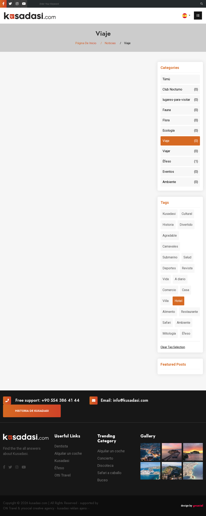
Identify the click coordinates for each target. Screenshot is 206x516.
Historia (168, 225)
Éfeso (180, 161)
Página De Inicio (85, 43)
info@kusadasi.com (130, 400)
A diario (180, 279)
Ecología (180, 130)
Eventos (180, 172)
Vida (166, 279)
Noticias (110, 43)
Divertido (186, 225)
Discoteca (105, 465)
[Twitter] (10, 4)
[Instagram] (17, 4)
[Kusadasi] (30, 15)
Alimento (169, 312)
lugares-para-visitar (180, 100)
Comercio (169, 290)
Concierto (105, 458)
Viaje (180, 141)
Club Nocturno (180, 89)
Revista (187, 268)
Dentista (61, 446)
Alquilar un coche (68, 453)
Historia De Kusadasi (32, 411)
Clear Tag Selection (173, 347)
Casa (185, 290)
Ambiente (180, 182)
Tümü (166, 79)
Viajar (180, 151)
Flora (180, 120)
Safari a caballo (109, 473)
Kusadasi (169, 214)
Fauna (180, 110)
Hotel (178, 301)
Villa (166, 301)
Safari (167, 323)
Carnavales (170, 246)
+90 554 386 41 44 (60, 400)
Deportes (169, 268)
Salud (187, 257)
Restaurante (189, 312)
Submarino (170, 257)
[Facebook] (3, 4)
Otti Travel (63, 475)
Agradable (170, 235)
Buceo (102, 480)
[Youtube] (24, 4)
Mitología (169, 333)
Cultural (187, 214)
